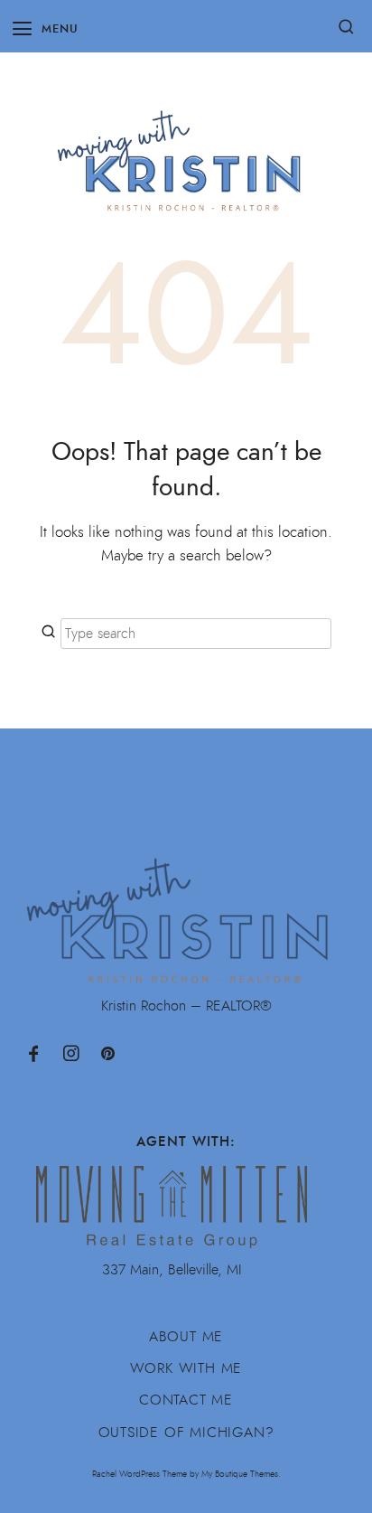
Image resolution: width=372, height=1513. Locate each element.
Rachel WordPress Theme (139, 1473)
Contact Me (186, 1400)
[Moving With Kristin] (186, 152)
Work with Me (186, 1368)
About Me (186, 1337)
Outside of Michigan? (186, 1433)
